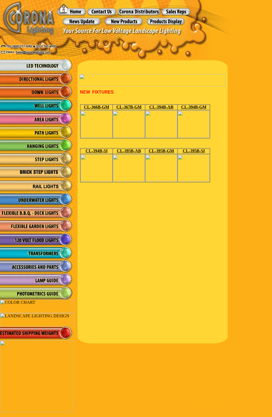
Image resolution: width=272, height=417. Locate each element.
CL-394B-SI (97, 151)
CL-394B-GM (193, 107)
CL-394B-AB (161, 107)
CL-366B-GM (96, 107)
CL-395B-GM (161, 151)
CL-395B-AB (129, 151)
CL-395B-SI (194, 151)
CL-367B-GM (129, 107)
